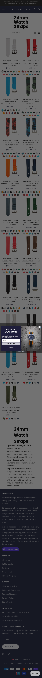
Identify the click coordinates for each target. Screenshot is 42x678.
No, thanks (11, 347)
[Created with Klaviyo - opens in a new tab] (21, 351)
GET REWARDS (11, 343)
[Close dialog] (40, 327)
